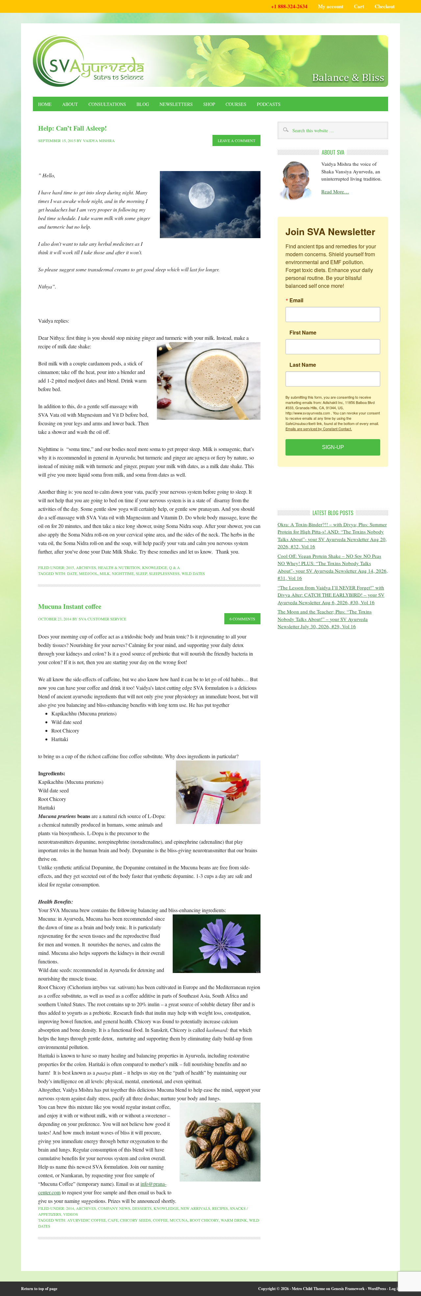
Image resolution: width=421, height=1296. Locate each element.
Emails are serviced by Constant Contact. (318, 428)
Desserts (142, 1208)
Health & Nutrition (119, 567)
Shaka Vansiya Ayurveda (210, 61)
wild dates (193, 573)
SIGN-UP (333, 447)
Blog (142, 104)
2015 (70, 567)
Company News (114, 1208)
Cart (359, 6)
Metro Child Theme (308, 1288)
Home (45, 104)
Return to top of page (39, 1288)
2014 (70, 1208)
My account (330, 6)
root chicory (204, 1220)
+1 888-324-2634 (289, 6)
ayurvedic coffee (86, 1220)
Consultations (107, 104)
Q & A (174, 567)
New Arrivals (195, 1208)
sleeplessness (164, 573)
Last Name (302, 364)
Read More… (335, 191)
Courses (236, 104)
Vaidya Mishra (99, 140)
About (70, 104)
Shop (209, 104)
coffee (160, 1220)
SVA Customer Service (102, 618)
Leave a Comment (236, 140)
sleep (141, 573)
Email (296, 300)
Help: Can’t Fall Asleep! (72, 128)
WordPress (377, 1288)
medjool (88, 573)
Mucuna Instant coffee (69, 606)
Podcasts (269, 104)
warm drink (234, 1220)
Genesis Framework (348, 1288)
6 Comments (242, 618)
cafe (113, 1220)
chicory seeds (135, 1220)
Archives (86, 567)
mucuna (179, 1220)
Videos (70, 1214)
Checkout (385, 6)
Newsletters (176, 104)
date (72, 573)
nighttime (123, 573)
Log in (394, 1288)
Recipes (220, 1208)
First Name (302, 332)
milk (105, 573)
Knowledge (154, 567)
